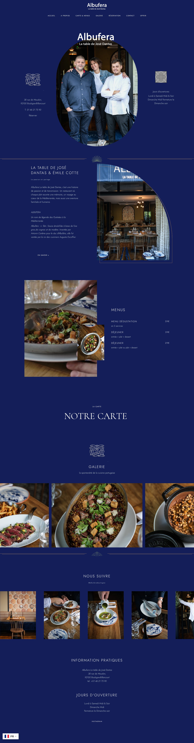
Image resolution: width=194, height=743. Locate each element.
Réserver (33, 115)
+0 (99, 681)
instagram (97, 721)
